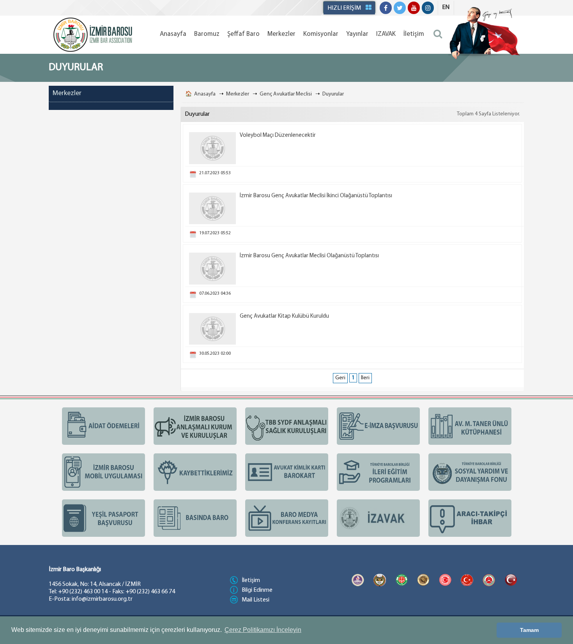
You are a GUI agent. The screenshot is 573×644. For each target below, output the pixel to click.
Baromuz (206, 34)
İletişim (413, 34)
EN (445, 7)
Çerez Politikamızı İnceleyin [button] (263, 629)
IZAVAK (386, 34)
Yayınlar (357, 34)
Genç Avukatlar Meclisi (286, 94)
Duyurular (333, 94)
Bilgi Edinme (257, 590)
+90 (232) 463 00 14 (83, 592)
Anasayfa (173, 34)
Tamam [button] (529, 630)
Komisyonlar (320, 34)
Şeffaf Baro (243, 34)
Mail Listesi (255, 600)
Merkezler (281, 34)
